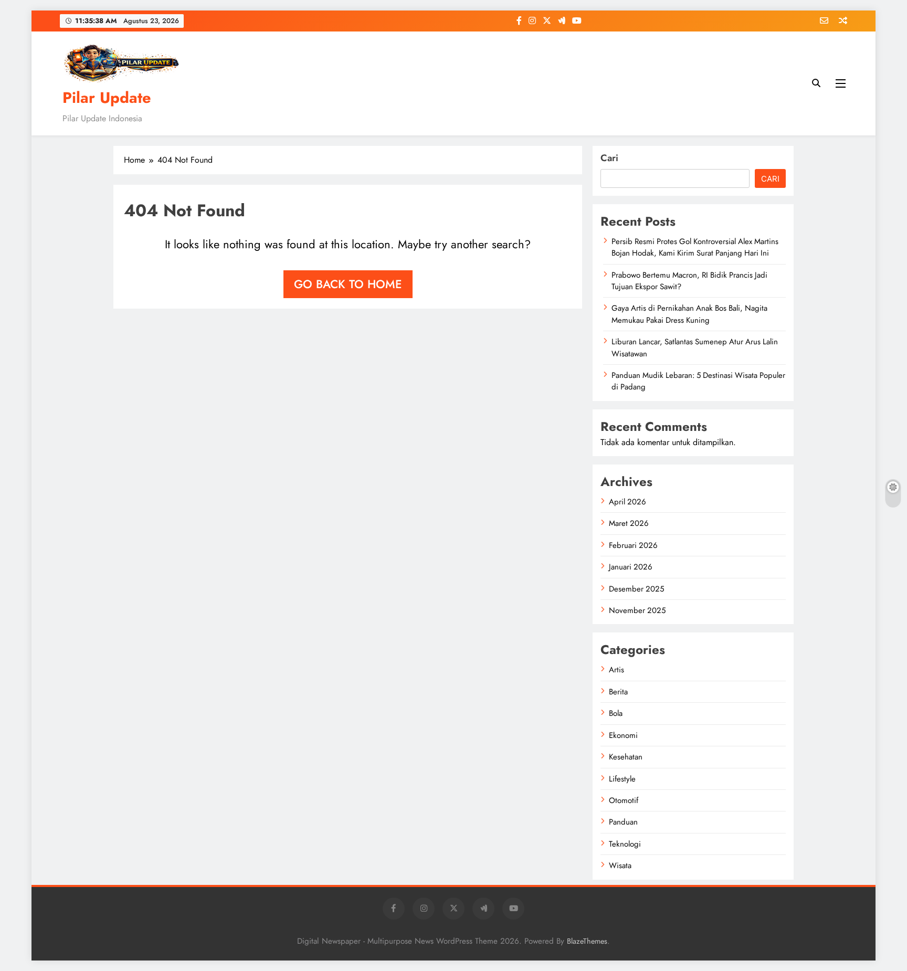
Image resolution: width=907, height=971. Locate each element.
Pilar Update (106, 98)
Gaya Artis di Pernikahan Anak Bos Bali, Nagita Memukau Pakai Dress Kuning (689, 313)
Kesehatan (625, 757)
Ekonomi (623, 735)
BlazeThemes (587, 941)
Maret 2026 (629, 523)
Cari (609, 158)
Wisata (620, 865)
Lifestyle (622, 779)
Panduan (623, 822)
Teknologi (625, 844)
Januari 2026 (630, 567)
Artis (616, 670)
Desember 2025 (636, 589)
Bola (616, 713)
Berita (618, 692)
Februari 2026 (633, 545)
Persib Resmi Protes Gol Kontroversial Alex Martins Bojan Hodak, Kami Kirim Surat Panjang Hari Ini (694, 247)
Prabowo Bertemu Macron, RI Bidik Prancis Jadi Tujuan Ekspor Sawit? (689, 280)
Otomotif (623, 800)
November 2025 (637, 610)
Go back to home (348, 284)
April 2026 (627, 502)
